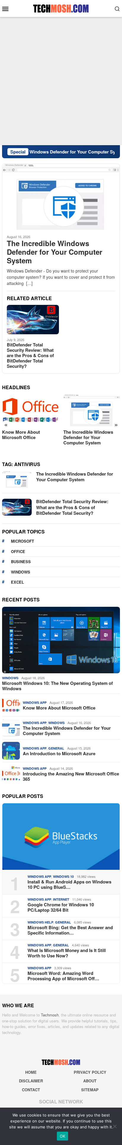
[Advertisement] (61, 81)
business (21, 561)
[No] (115, 1126)
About (90, 1081)
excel (17, 582)
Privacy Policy (90, 1072)
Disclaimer (31, 1081)
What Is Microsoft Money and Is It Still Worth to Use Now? (67, 953)
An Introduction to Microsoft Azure (59, 753)
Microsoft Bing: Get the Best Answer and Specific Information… (70, 930)
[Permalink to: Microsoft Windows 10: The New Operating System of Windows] (61, 640)
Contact (31, 1089)
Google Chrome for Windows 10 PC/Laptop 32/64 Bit (61, 907)
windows (20, 572)
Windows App (34, 702)
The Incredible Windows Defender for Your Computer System (54, 252)
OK (62, 1136)
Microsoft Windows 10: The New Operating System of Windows (57, 685)
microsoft (22, 541)
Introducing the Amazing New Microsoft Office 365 (71, 776)
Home (31, 1072)
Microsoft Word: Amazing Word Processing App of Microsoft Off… (63, 975)
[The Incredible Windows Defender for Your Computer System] (61, 197)
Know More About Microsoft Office (21, 434)
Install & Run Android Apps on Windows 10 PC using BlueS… (69, 884)
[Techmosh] (61, 8)
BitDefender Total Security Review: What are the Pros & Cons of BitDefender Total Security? (30, 355)
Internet (61, 899)
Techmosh (50, 1015)
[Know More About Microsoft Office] (30, 410)
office (18, 551)
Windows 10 (63, 876)
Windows (10, 678)
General (56, 748)
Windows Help (40, 922)
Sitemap (90, 1089)
